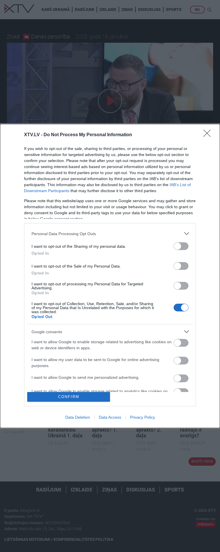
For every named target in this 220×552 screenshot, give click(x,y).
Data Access (110, 417)
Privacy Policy (142, 417)
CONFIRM (68, 397)
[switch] (181, 246)
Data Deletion (77, 417)
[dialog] (110, 276)
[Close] (208, 135)
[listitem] (110, 234)
